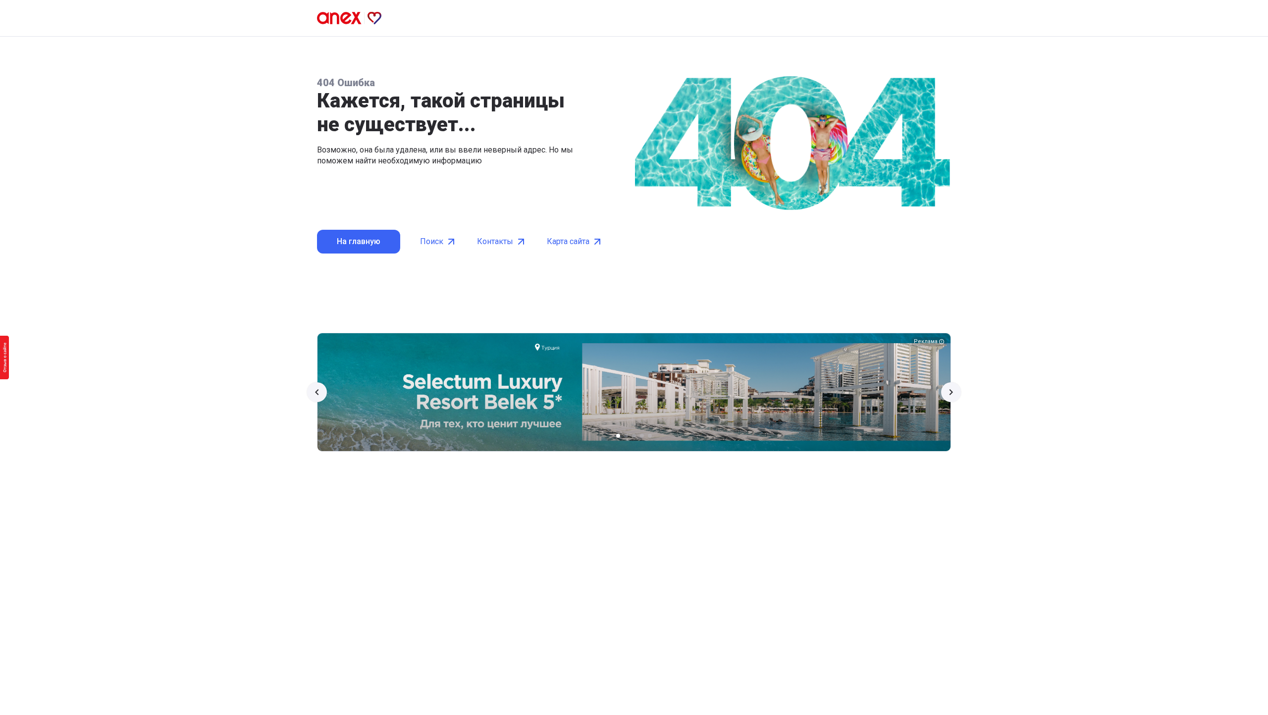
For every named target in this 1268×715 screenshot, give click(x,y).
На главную (358, 241)
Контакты (495, 241)
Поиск (431, 241)
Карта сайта (568, 241)
